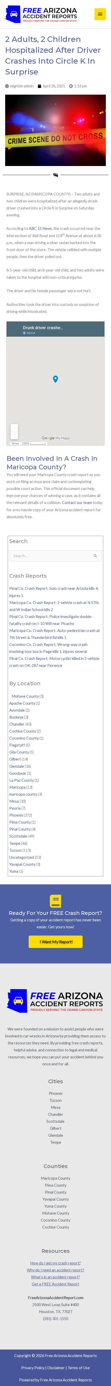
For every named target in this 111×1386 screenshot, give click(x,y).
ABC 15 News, (41, 228)
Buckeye (16, 717)
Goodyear (17, 773)
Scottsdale (18, 836)
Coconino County (24, 738)
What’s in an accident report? (55, 1277)
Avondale (17, 710)
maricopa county (23, 794)
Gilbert (15, 759)
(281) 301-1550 (55, 1318)
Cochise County (22, 731)
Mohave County (24, 696)
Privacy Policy (32, 1368)
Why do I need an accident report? (55, 1270)
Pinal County (20, 829)
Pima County (20, 822)
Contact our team (77, 502)
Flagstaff (17, 745)
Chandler (17, 724)
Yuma (13, 871)
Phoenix (16, 815)
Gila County (19, 752)
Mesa (14, 801)
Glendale (16, 766)
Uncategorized (21, 857)
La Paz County (21, 780)
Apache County (22, 703)
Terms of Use (79, 1368)
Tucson (15, 850)
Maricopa (17, 787)
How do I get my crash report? (55, 1263)
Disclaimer (56, 1368)
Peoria (15, 808)
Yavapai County (22, 864)
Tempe (14, 843)
